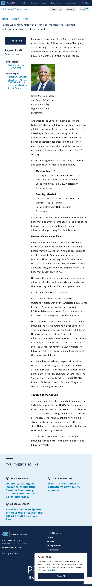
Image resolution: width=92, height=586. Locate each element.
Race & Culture (15, 88)
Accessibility (11, 3)
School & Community (17, 76)
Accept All (61, 576)
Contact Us (54, 550)
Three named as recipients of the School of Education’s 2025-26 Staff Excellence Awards (24, 514)
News (25, 19)
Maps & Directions (13, 547)
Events (23, 3)
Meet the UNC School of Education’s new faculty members (64, 487)
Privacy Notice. (51, 570)
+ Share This (15, 40)
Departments (55, 3)
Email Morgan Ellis (16, 65)
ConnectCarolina (71, 3)
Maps (44, 3)
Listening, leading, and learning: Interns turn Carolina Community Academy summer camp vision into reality (22, 490)
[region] (60, 567)
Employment (55, 545)
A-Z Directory (55, 533)
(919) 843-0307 (14, 68)
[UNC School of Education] (14, 536)
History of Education (17, 85)
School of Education (14, 9)
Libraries (34, 3)
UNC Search (86, 3)
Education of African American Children (17, 81)
